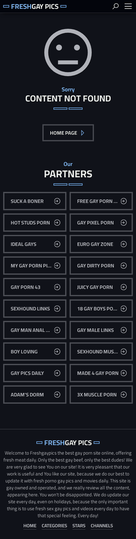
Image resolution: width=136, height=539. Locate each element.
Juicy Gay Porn (95, 287)
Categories (54, 526)
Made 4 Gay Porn (98, 373)
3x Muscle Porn (97, 394)
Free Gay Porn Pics (100, 201)
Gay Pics (35, 6)
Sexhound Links (30, 308)
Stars (78, 526)
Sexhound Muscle (99, 351)
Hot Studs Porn (30, 222)
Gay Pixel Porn (95, 222)
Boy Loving (24, 351)
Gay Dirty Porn (95, 265)
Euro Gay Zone (95, 244)
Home (29, 526)
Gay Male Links (95, 330)
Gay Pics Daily (27, 373)
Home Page (64, 133)
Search (115, 6)
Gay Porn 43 (25, 287)
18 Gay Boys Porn (98, 308)
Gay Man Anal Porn (35, 330)
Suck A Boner (27, 201)
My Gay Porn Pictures (38, 265)
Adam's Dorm (27, 394)
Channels (102, 526)
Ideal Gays (23, 244)
